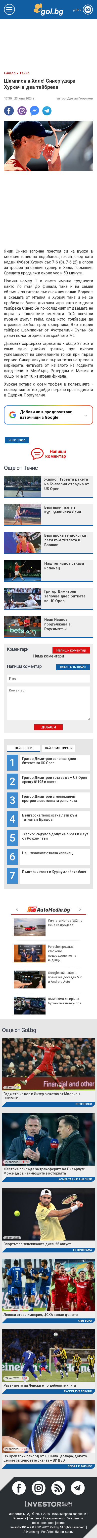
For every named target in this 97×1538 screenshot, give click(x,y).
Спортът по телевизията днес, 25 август (37, 1244)
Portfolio (47, 1532)
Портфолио (56, 1523)
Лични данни (64, 1532)
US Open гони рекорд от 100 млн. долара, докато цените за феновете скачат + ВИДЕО (45, 1458)
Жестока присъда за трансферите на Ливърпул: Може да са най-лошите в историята (44, 1171)
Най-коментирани (59, 748)
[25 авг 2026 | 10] (48, 1139)
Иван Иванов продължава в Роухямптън (57, 624)
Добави (48, 727)
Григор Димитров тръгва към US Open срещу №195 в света (54, 780)
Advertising (31, 1532)
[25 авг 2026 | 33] (48, 1284)
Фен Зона (85, 1320)
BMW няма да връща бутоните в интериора (64, 1001)
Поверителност (54, 1518)
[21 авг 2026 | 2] (48, 1426)
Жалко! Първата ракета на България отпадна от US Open (66, 484)
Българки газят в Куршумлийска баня (54, 872)
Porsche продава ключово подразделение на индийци (62, 953)
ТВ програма (82, 1250)
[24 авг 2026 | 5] (48, 1355)
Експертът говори (78, 1391)
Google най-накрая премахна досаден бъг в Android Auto (65, 977)
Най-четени (23, 748)
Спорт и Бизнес (80, 1466)
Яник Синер (17, 440)
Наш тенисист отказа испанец (47, 853)
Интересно (83, 1104)
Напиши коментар (55, 454)
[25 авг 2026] (48, 1064)
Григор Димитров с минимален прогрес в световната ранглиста (49, 798)
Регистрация (77, 666)
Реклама (35, 1518)
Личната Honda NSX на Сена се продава (65, 923)
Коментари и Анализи (75, 1179)
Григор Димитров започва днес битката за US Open (49, 761)
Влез (63, 666)
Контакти (19, 1518)
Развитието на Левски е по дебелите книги (39, 1385)
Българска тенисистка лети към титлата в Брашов (49, 817)
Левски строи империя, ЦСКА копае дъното (40, 1315)
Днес (82, 10)
